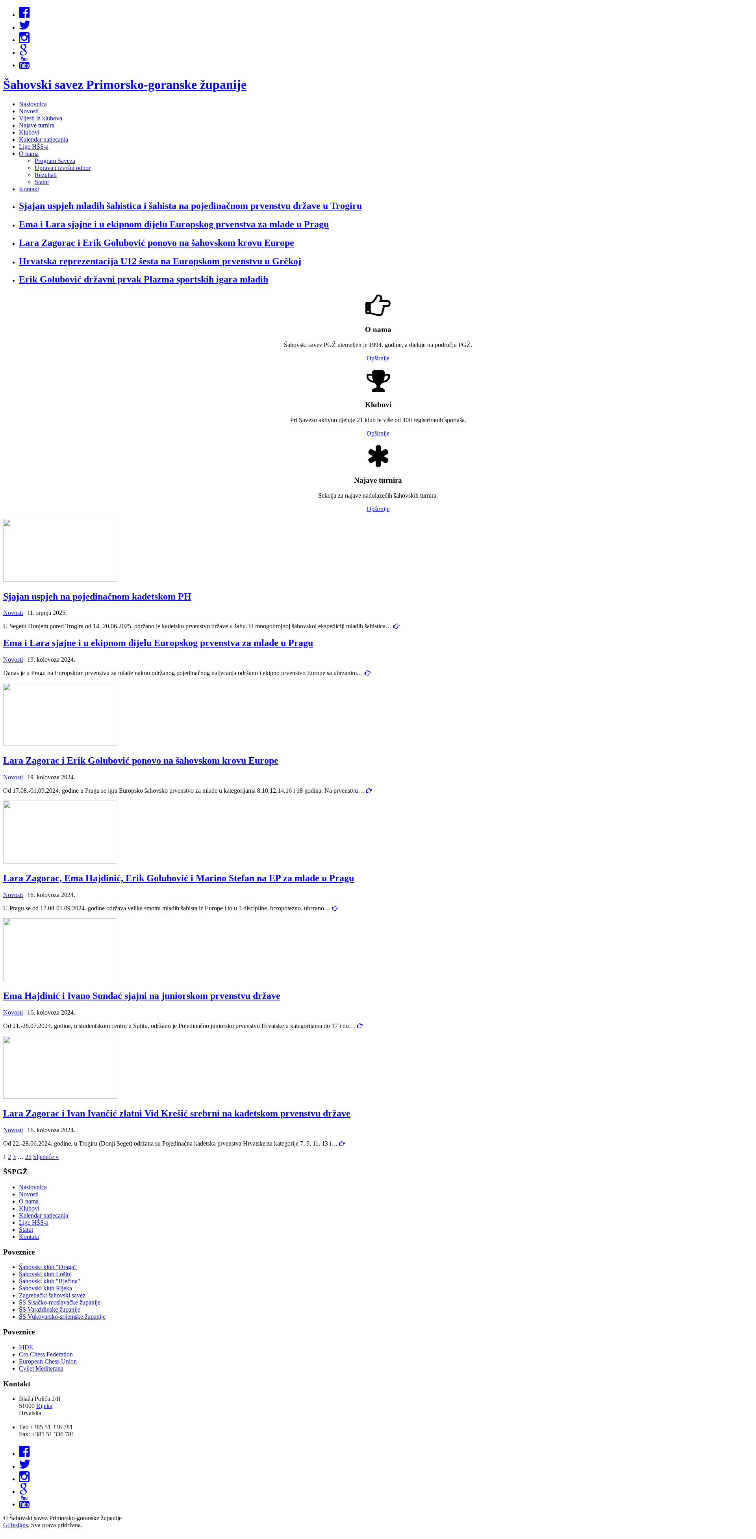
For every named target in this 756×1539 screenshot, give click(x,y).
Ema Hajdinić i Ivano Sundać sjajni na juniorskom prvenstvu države (141, 996)
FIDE (26, 1347)
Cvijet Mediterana (41, 1368)
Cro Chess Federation (46, 1354)
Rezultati (46, 175)
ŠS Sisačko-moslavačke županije (59, 1302)
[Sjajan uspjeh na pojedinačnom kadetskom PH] (60, 579)
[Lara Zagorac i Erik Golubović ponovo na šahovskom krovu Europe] (60, 743)
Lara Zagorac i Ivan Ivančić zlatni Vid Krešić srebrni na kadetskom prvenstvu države (176, 1113)
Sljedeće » (46, 1156)
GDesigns (15, 1525)
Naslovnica (33, 104)
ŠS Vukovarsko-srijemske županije (62, 1316)
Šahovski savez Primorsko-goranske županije (124, 85)
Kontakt (29, 189)
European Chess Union (48, 1361)
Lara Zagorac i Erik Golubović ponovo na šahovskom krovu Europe (140, 760)
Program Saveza (55, 160)
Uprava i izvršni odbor (63, 167)
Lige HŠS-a (33, 146)
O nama (29, 153)
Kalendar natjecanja (43, 139)
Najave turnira (36, 125)
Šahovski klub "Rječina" (49, 1281)
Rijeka (44, 1405)
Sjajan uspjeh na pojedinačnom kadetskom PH (97, 596)
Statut (42, 182)
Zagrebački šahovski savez (52, 1295)
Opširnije (378, 358)
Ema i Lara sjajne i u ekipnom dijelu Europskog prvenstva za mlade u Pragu (158, 643)
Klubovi (29, 132)
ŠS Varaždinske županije (49, 1309)
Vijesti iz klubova (40, 118)
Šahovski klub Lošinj (45, 1274)
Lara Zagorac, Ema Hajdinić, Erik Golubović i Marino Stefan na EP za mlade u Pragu (178, 878)
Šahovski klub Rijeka (45, 1288)
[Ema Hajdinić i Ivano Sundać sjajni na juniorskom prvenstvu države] (60, 979)
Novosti (29, 111)
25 (28, 1156)
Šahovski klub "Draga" (48, 1267)
